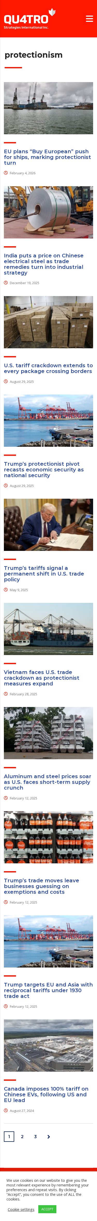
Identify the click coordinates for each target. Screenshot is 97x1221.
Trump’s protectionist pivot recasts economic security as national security (44, 469)
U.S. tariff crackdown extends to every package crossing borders (48, 368)
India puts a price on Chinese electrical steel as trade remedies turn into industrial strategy (44, 264)
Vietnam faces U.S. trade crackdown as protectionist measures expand (41, 678)
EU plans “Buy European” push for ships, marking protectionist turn (47, 157)
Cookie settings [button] (21, 1209)
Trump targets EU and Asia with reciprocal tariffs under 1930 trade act (48, 990)
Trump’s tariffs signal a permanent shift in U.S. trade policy (44, 574)
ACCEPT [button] (47, 1209)
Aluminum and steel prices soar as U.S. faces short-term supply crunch (47, 782)
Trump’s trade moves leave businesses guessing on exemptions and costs (41, 886)
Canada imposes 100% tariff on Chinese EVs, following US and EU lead (46, 1094)
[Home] (30, 18)
